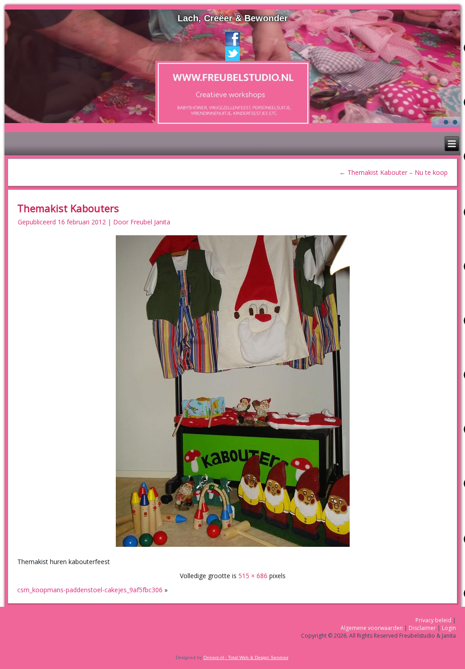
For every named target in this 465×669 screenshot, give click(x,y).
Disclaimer (422, 628)
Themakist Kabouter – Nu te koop (393, 172)
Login (449, 628)
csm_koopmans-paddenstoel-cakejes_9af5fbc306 (90, 589)
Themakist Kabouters (68, 208)
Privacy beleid (433, 620)
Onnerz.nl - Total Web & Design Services (245, 657)
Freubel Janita (150, 222)
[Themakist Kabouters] (233, 547)
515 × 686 (252, 575)
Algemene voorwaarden (372, 628)
